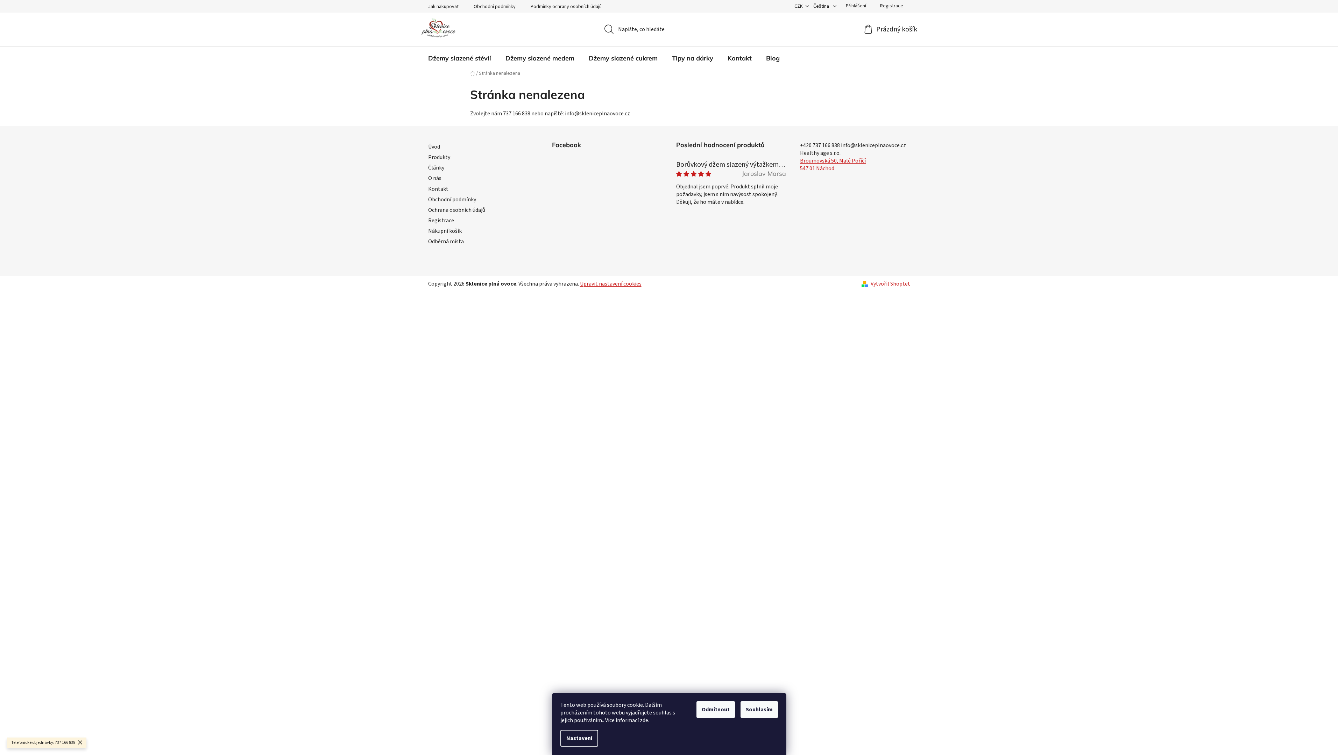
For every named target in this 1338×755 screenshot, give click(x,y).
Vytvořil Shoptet (890, 284)
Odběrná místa (446, 241)
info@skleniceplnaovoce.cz (873, 145)
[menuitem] (459, 58)
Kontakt (438, 189)
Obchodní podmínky (495, 6)
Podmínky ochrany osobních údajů (566, 6)
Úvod (434, 147)
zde (644, 720)
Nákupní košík (445, 231)
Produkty (439, 157)
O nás (434, 178)
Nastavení (579, 738)
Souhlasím (759, 709)
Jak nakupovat (443, 6)
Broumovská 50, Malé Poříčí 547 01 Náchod (833, 164)
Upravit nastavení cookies (611, 284)
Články (436, 168)
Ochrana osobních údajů (456, 210)
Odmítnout (716, 709)
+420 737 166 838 (820, 145)
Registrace (891, 5)
